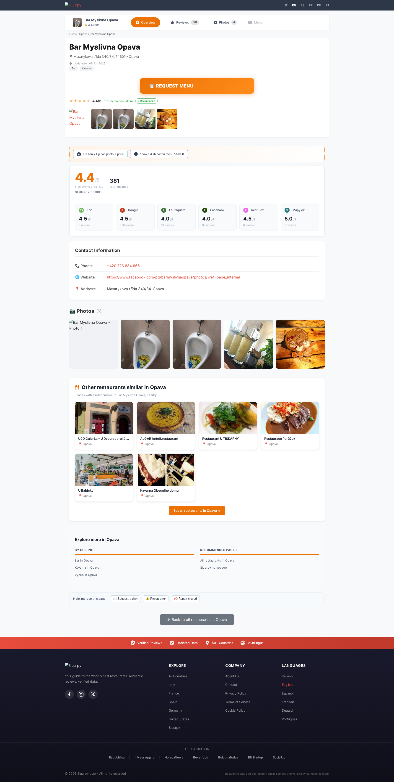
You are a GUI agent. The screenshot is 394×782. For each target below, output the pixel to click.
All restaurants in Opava (217, 560)
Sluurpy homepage (213, 567)
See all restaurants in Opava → (197, 510)
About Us (232, 676)
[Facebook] (69, 694)
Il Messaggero (145, 757)
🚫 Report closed (185, 598)
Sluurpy (174, 727)
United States (179, 719)
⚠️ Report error (156, 598)
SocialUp (279, 757)
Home (73, 34)
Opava (83, 34)
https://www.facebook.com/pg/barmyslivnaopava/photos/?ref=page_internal (173, 277)
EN (294, 5)
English (287, 685)
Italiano (287, 676)
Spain (173, 702)
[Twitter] (93, 694)
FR (311, 5)
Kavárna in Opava (87, 567)
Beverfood (200, 757)
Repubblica (116, 757)
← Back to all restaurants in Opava (197, 619)
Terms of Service (237, 702)
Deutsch (288, 710)
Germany (175, 710)
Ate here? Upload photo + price (103, 154)
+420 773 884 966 (123, 265)
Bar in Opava (84, 560)
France (174, 693)
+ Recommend (146, 101)
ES (302, 5)
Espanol (287, 693)
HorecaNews (174, 757)
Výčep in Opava (86, 575)
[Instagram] (81, 694)
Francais (288, 702)
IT (286, 5)
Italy (172, 685)
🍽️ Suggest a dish (125, 598)
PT (327, 5)
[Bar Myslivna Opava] (79, 119)
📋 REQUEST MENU (171, 86)
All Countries (178, 676)
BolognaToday (228, 757)
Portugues (289, 719)
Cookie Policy (235, 710)
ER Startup (255, 757)
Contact (231, 685)
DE (319, 5)
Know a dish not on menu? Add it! (162, 154)
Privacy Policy (235, 693)
